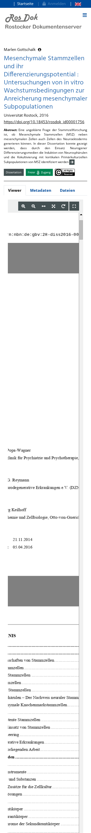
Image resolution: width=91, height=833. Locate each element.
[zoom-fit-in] (53, 206)
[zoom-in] (23, 206)
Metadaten (40, 190)
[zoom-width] (43, 206)
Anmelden (56, 3)
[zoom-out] (33, 206)
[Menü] (84, 15)
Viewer (14, 190)
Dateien (67, 190)
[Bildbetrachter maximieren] (74, 206)
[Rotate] (63, 206)
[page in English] (75, 3)
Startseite (25, 3)
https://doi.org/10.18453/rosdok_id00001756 (44, 121)
